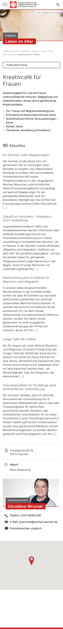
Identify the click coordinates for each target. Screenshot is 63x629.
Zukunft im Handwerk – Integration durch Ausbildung (27, 218)
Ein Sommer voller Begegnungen (26, 155)
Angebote (25, 51)
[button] (31, 561)
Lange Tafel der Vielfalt (19, 339)
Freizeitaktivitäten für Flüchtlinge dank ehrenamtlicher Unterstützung (29, 387)
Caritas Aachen (10, 51)
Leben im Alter (39, 51)
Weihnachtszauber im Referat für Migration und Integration (26, 279)
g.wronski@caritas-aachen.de (38, 522)
